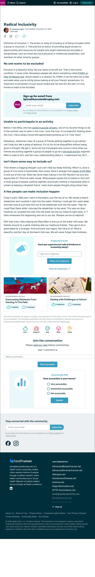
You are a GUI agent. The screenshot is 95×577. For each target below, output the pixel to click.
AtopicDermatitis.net (63, 486)
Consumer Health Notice (54, 513)
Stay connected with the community (26, 421)
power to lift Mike (82, 171)
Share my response (59, 261)
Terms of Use (31, 113)
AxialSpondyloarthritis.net (65, 494)
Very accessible (59, 384)
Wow (57, 329)
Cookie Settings (13, 516)
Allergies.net (58, 474)
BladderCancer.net (62, 498)
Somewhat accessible (62, 389)
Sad (46, 329)
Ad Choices (44, 516)
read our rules (40, 345)
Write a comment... (15, 356)
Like (24, 329)
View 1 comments (46, 350)
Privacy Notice (72, 110)
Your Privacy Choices (76, 513)
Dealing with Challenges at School (68, 299)
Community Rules (29, 516)
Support (36, 329)
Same (68, 329)
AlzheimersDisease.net (64, 478)
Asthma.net (58, 482)
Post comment (47, 364)
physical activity (71, 151)
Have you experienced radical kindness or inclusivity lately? (59, 245)
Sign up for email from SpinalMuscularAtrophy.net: (41, 98)
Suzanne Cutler (18, 29)
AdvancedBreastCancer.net (66, 466)
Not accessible (58, 393)
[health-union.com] (21, 461)
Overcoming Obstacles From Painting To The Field (21, 301)
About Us (10, 513)
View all (58, 507)
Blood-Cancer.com (62, 502)
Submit (59, 400)
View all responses (58, 269)
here (68, 322)
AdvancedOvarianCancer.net (67, 470)
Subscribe (86, 3)
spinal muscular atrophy (44, 127)
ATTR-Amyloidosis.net (63, 490)
